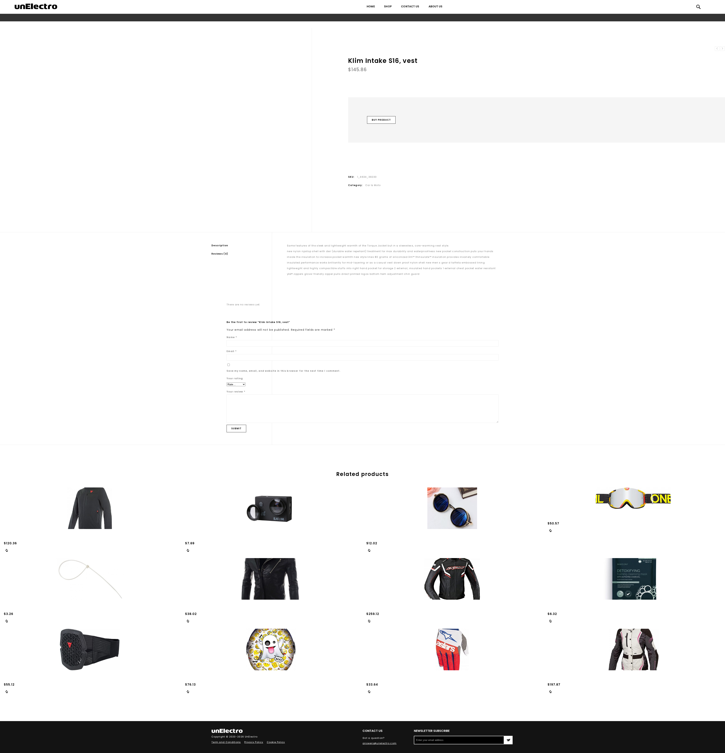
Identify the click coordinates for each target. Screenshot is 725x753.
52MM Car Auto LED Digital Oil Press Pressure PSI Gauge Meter (722, 48)
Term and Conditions (226, 742)
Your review (236, 391)
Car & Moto (357, 24)
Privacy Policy (253, 742)
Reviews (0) (219, 253)
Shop (388, 6)
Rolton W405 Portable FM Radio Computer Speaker (717, 48)
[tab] (241, 245)
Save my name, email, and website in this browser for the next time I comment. (283, 370)
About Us (436, 6)
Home (371, 6)
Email (232, 351)
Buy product (381, 119)
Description (219, 245)
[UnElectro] (36, 6)
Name (232, 337)
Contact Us (410, 6)
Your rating (235, 378)
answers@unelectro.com (379, 743)
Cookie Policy (276, 742)
